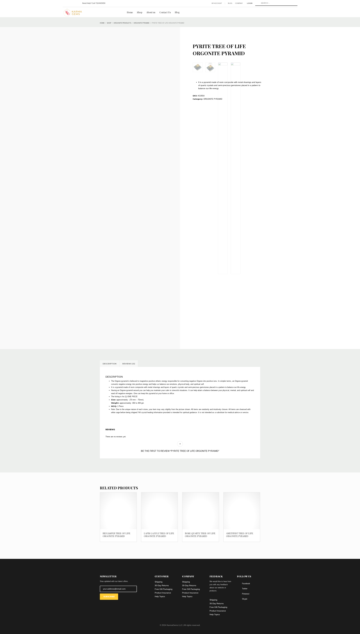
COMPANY (239, 3)
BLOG (230, 3)
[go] (257, 3)
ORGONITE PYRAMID (212, 99)
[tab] (109, 363)
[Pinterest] (73, 3)
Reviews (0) (128, 364)
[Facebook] (65, 3)
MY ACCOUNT (217, 3)
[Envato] (77, 3)
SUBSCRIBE (109, 596)
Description (109, 364)
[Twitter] (69, 3)
